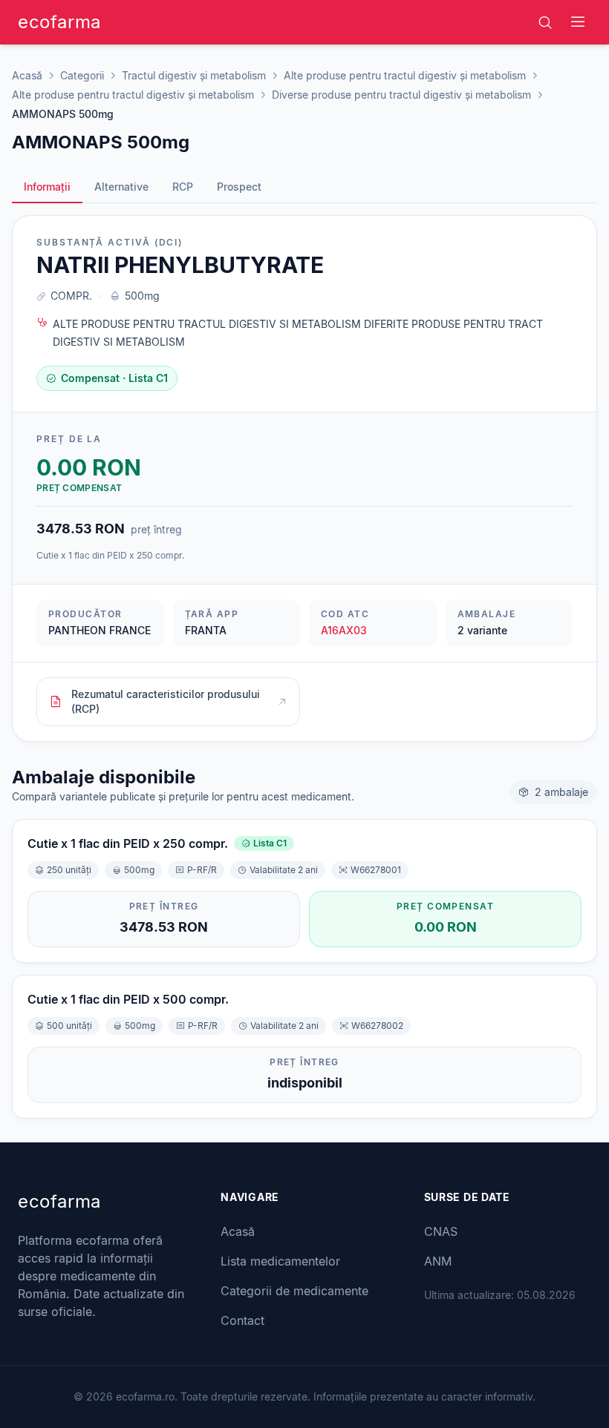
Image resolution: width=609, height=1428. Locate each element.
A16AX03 (344, 630)
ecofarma (59, 22)
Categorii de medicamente (294, 1290)
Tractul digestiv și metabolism (194, 75)
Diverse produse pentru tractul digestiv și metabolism (401, 94)
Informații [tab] (47, 186)
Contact (242, 1320)
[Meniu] (577, 22)
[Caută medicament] (545, 22)
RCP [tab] (182, 186)
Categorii (82, 75)
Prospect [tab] (239, 186)
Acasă (27, 75)
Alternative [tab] (121, 186)
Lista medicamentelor (280, 1261)
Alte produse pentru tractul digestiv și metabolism (405, 75)
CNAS (440, 1231)
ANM (438, 1261)
